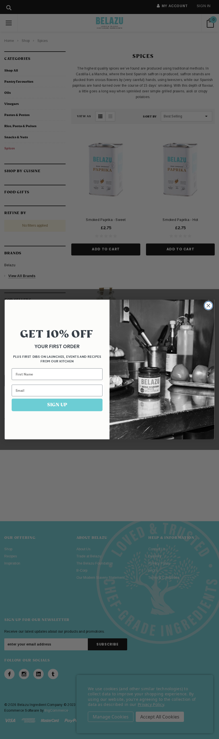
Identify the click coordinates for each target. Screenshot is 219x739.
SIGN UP (57, 405)
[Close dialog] (208, 305)
